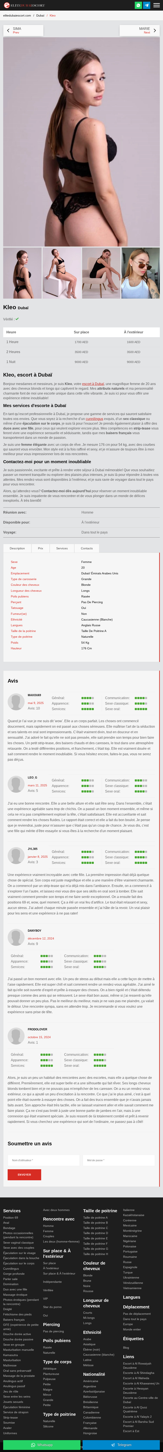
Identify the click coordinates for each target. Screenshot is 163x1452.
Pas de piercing (92, 602)
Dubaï (40, 15)
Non (84, 613)
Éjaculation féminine (16, 1407)
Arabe (87, 1339)
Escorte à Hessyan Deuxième (135, 1390)
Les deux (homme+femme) (61, 1241)
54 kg (85, 642)
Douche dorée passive (18, 1339)
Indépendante (52, 1281)
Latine (87, 1360)
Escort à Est (131, 1431)
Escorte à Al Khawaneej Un (141, 1383)
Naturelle (87, 636)
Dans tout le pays (134, 1319)
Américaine (90, 1381)
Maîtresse (10, 1365)
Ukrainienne (131, 1277)
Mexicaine (130, 1225)
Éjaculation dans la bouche (21, 1258)
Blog (126, 1347)
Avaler (7, 1428)
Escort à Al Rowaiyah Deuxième (137, 1365)
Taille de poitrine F (95, 1243)
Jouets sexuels (13, 1402)
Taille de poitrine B (95, 1222)
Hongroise (90, 1433)
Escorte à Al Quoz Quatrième (135, 1409)
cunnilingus (94, 419)
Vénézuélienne (133, 1282)
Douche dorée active (17, 1334)
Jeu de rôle (10, 1391)
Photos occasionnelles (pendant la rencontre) (18, 1235)
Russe (127, 1262)
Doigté (7, 1309)
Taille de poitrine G (95, 1248)
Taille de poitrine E (95, 1238)
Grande (86, 579)
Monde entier (132, 1329)
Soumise (9, 1422)
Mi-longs (89, 1317)
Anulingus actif (13, 1381)
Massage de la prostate (19, 1375)
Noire (86, 1286)
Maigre (47, 1389)
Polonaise (129, 1246)
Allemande (90, 1428)
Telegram (124, 1445)
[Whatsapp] (138, 5)
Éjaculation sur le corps (18, 1263)
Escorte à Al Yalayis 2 (137, 1416)
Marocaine (130, 1236)
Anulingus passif (14, 1386)
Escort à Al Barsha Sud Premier (138, 1424)
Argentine (89, 1386)
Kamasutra (10, 1355)
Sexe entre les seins (16, 1396)
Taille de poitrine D (95, 1233)
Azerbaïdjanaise (94, 1391)
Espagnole (130, 1267)
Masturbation (12, 1360)
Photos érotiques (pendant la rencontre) (21, 1302)
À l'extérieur (51, 1268)
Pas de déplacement (137, 1313)
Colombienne (92, 1417)
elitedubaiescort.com (17, 15)
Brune (87, 1280)
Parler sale (10, 1279)
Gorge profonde (14, 1273)
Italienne (129, 1210)
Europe (128, 1324)
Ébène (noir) (91, 1349)
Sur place (49, 1263)
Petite (47, 1384)
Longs (85, 590)
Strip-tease (10, 1417)
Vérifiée (48, 1290)
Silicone (48, 1426)
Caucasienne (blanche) (97, 619)
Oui (45, 1315)
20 (83, 567)
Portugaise (130, 1251)
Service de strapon (15, 1412)
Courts (87, 1312)
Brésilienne (90, 1402)
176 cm (86, 648)
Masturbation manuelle (18, 1349)
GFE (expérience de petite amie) (21, 1327)
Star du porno (52, 1307)
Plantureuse (51, 1374)
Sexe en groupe (14, 1344)
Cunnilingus (11, 1268)
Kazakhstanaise (133, 1215)
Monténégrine (132, 1230)
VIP (45, 1298)
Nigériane (129, 1241)
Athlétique (49, 1368)
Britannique (90, 1407)
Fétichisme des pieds (17, 1314)
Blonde (86, 584)
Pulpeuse (49, 1379)
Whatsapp (45, 1445)
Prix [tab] (40, 548)
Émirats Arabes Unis (104, 573)
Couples (48, 1236)
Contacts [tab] (87, 548)
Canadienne (91, 1412)
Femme (86, 562)
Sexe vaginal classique (18, 1242)
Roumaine (130, 1256)
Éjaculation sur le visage (19, 1253)
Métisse (88, 1365)
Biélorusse (90, 1396)
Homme (48, 1226)
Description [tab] (17, 548)
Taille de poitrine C (95, 1228)
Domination (10, 1284)
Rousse (88, 1291)
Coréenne (129, 1220)
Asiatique (89, 1344)
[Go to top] (155, 1434)
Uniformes (10, 1433)
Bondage (9, 1228)
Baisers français (14, 1319)
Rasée (85, 596)
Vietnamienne (132, 1288)
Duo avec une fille (15, 1289)
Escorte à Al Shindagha (138, 1372)
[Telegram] (146, 5)
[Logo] (24, 4)
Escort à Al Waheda (136, 1378)
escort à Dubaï (93, 384)
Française (90, 1422)
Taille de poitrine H (95, 1254)
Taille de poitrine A (93, 631)
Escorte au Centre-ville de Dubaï (140, 1400)
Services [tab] (62, 548)
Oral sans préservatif (17, 1370)
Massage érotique (15, 1294)
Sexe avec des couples (18, 1247)
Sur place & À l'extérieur (59, 1273)
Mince (47, 1394)
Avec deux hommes (56, 1210)
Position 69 (10, 1217)
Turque (128, 1272)
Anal (6, 1222)
